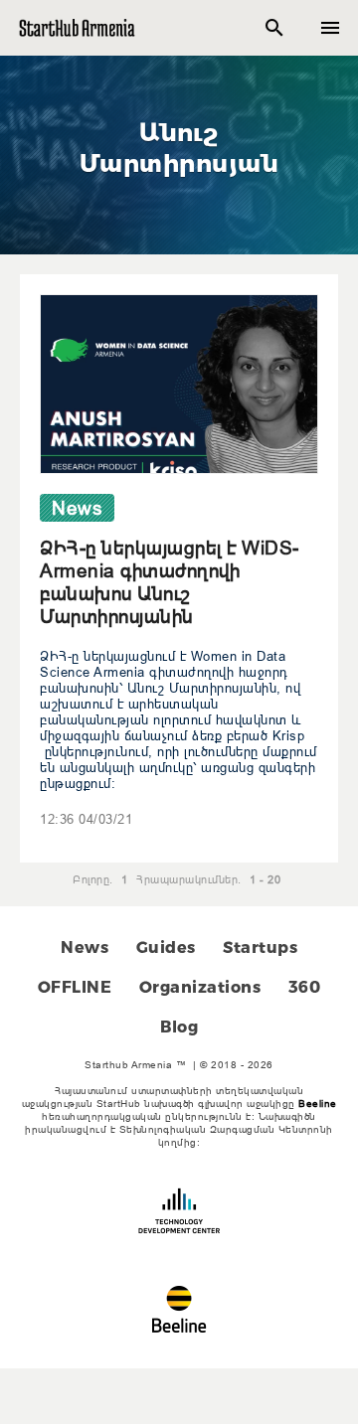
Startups (260, 947)
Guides (166, 947)
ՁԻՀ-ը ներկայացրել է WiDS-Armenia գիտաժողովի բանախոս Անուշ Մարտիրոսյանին (169, 582)
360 (304, 987)
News (84, 947)
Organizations (200, 987)
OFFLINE (75, 987)
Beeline (317, 1103)
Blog (179, 1027)
